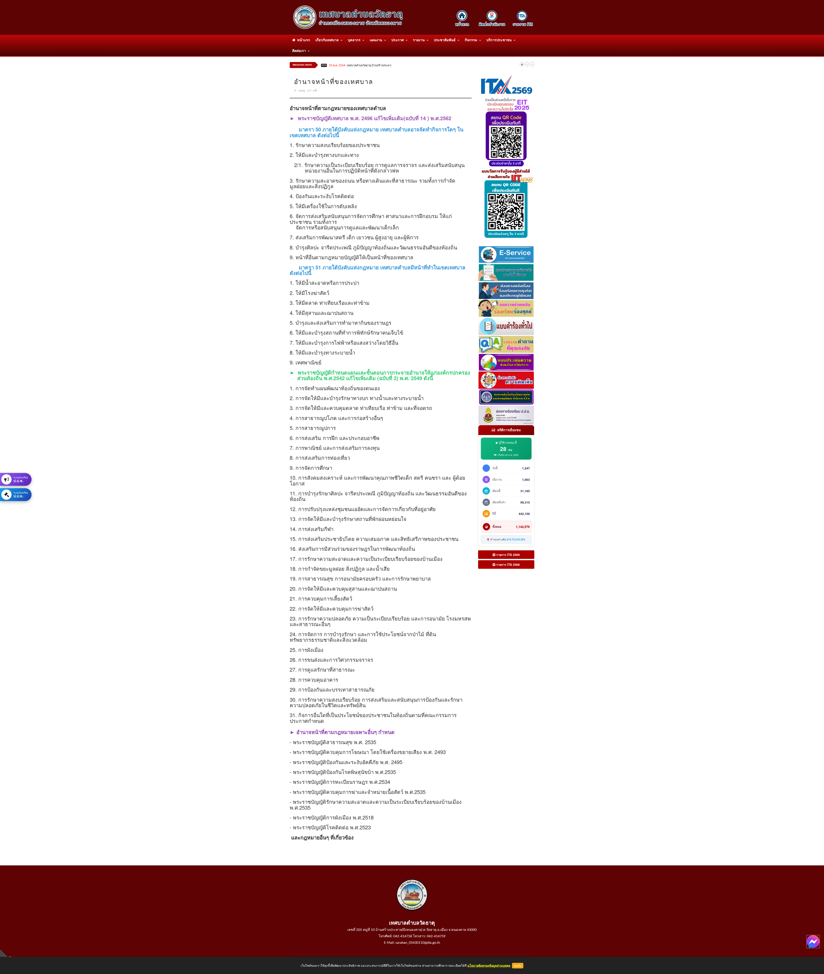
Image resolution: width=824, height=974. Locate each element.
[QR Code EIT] (506, 131)
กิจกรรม (471, 40)
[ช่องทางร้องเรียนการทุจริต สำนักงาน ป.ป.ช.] (506, 397)
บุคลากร (354, 40)
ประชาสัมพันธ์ (445, 40)
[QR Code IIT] (506, 202)
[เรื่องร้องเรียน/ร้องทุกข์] (506, 308)
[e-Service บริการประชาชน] (506, 254)
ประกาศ (397, 40)
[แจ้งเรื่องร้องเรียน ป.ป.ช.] (506, 290)
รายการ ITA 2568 (507, 564)
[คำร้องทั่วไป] (506, 326)
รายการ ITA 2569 (507, 554)
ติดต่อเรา (299, 51)
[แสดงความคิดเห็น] (506, 380)
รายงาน (419, 40)
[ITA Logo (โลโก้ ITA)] (506, 84)
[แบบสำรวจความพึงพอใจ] (506, 362)
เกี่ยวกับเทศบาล (327, 40)
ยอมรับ (517, 965)
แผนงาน (376, 40)
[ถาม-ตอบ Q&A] (506, 344)
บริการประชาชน (499, 40)
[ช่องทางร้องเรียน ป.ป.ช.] (506, 415)
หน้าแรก (302, 40)
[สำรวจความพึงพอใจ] (506, 272)
